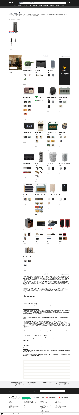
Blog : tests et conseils (55, 0)
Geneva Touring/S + (26, 163)
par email (67, 383)
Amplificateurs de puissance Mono (60, 409)
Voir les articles (13, 67)
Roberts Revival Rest (27, 132)
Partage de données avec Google (6, 406)
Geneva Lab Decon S (39, 229)
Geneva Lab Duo (62, 229)
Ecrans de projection (27, 404)
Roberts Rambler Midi (39, 132)
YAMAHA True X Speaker (51, 97)
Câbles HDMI (26, 407)
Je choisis (5, 410)
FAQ (67, 0)
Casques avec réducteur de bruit (44, 403)
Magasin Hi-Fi (10, 0)
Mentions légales (11, 413)
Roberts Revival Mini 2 (63, 132)
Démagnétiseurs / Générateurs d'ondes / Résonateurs (45, 408)
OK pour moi (14, 410)
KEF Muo (36, 163)
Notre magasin (64, 0)
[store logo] (13, 2)
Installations (60, 0)
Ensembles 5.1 (42, 401)
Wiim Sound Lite (50, 163)
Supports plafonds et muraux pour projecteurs (46, 405)
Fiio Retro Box (37, 70)
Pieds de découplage (42, 407)
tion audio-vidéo (19, 0)
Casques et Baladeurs (27, 409)
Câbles (25, 406)
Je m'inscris (67, 390)
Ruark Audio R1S (26, 229)
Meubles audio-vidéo (43, 404)
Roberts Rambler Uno (63, 97)
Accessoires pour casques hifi (59, 403)
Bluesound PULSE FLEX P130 (52, 194)
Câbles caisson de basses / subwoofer (60, 406)
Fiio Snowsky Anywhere (27, 70)
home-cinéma (13, 0)
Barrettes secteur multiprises (44, 406)
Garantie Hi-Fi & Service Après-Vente (35, 413)
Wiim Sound (61, 194)
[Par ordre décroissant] (69, 56)
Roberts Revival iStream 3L (40, 194)
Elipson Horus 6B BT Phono (28, 256)
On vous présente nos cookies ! (5, 407)
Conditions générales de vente (16, 413)
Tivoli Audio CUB (38, 97)
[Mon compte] (68, 2)
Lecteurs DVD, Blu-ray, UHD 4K (28, 403)
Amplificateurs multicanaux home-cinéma (30, 402)
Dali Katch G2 (49, 229)
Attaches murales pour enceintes (44, 411)
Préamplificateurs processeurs (28, 401)
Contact (69, 0)
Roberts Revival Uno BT (51, 132)
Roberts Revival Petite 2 (27, 97)
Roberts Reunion (50, 70)
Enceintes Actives (57, 408)
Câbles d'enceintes (26, 408)
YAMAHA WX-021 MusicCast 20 (64, 163)
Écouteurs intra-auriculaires (43, 402)
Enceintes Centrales (58, 402)
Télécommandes (26, 405)
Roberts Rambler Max (27, 194)
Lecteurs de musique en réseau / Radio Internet (46, 410)
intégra (16, 0)
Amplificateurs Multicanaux (43, 409)
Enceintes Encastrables (58, 404)
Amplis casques (57, 401)
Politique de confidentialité (43, 413)
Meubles (25, 410)
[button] (2, 414)
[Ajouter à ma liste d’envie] (20, 22)
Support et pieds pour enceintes (59, 410)
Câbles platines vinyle (58, 407)
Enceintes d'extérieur (58, 405)
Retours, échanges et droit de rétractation (26, 413)
